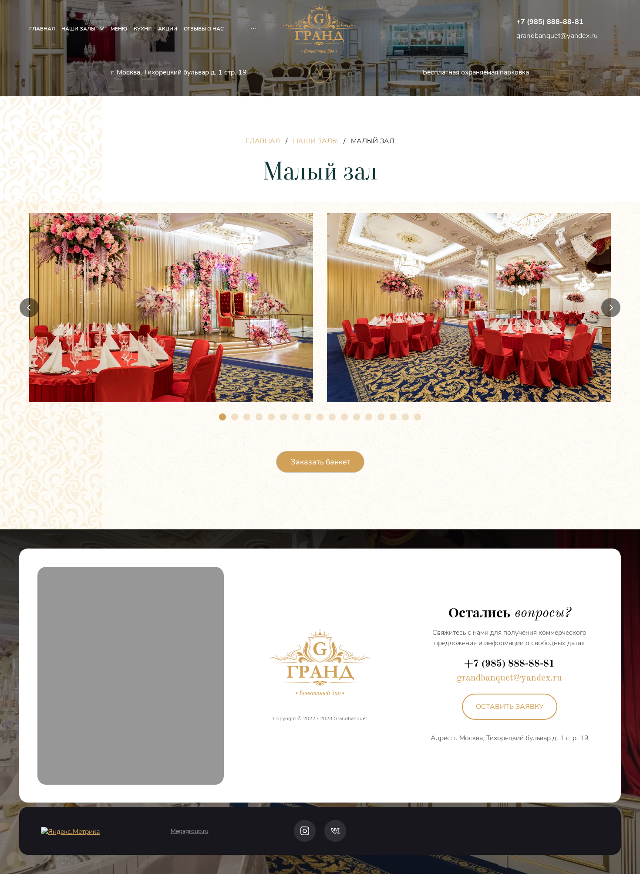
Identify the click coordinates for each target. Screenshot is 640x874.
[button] (509, 707)
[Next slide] (610, 307)
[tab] (222, 416)
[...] (253, 28)
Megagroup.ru (190, 831)
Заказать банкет (320, 462)
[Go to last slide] (29, 307)
